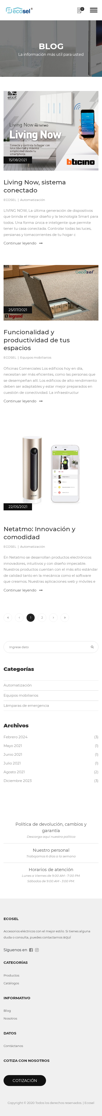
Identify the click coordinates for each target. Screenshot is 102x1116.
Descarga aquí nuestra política (51, 836)
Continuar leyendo (20, 243)
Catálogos (11, 983)
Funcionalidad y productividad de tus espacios (37, 340)
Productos (11, 975)
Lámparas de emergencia (26, 705)
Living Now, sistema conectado (35, 186)
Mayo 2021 (13, 745)
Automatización (18, 685)
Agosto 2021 (14, 772)
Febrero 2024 (16, 737)
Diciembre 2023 (18, 780)
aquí (67, 937)
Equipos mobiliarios (21, 695)
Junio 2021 (13, 754)
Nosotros (10, 1018)
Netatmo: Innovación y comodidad (39, 533)
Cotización (25, 1080)
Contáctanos (13, 1046)
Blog (7, 1010)
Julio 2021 (12, 763)
